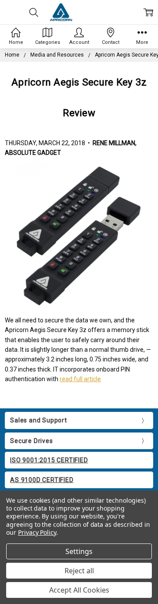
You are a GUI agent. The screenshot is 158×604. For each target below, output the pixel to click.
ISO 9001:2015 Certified (49, 460)
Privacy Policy (37, 532)
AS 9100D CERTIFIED (41, 479)
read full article (80, 378)
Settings (79, 551)
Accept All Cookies (79, 590)
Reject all (79, 570)
